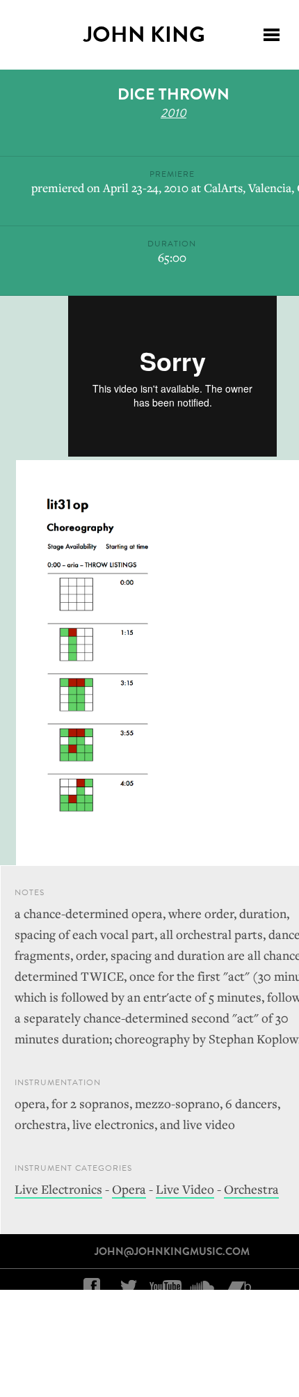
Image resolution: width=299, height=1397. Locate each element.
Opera (129, 1189)
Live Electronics (58, 1189)
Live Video (185, 1189)
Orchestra (251, 1189)
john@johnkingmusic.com (172, 1251)
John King (144, 34)
